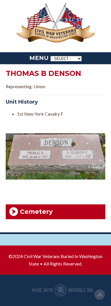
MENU (39, 58)
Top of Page (99, 294)
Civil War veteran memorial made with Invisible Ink (62, 290)
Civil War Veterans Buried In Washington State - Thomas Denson (55, 23)
